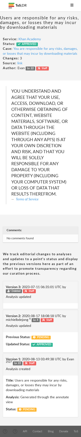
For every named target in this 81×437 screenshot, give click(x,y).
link (19, 63)
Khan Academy (29, 39)
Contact (37, 431)
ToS (76, 431)
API (25, 431)
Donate (63, 431)
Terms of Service (27, 199)
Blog (51, 431)
